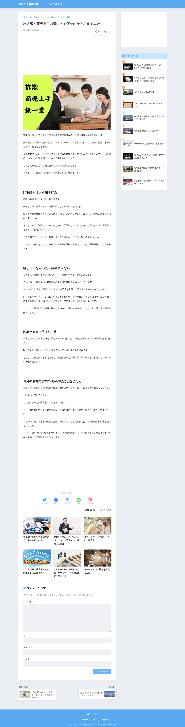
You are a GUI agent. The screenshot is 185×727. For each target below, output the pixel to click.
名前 (25, 636)
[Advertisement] (67, 55)
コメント (29, 602)
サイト (26, 659)
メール (26, 647)
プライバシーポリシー (85, 720)
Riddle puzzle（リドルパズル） (41, 4)
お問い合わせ (103, 720)
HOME (94, 714)
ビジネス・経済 (104, 510)
